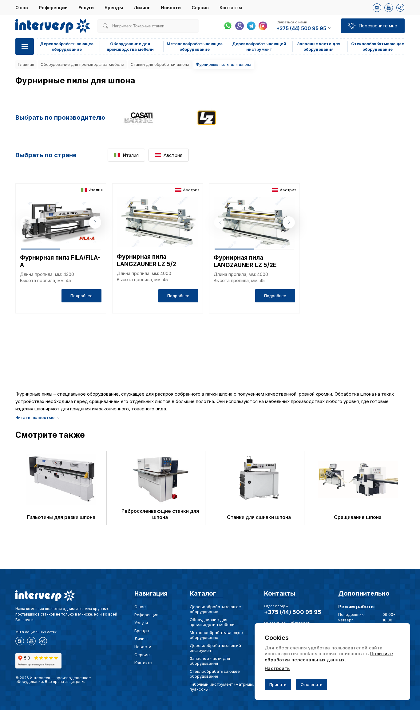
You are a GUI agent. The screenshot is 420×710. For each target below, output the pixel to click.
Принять (278, 684)
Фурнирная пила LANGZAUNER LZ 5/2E (245, 261)
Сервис (200, 7)
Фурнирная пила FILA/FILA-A (60, 261)
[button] (95, 222)
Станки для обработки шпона (160, 64)
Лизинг (142, 7)
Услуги (86, 7)
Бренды (114, 7)
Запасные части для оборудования (210, 661)
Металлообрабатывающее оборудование (216, 635)
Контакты (231, 7)
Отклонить (312, 684)
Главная (26, 64)
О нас (21, 7)
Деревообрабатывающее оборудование (215, 609)
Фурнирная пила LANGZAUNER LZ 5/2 (146, 260)
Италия (131, 155)
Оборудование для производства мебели (82, 64)
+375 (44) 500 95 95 (292, 612)
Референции (53, 7)
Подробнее (81, 295)
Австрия (173, 155)
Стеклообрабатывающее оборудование (215, 674)
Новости (171, 7)
